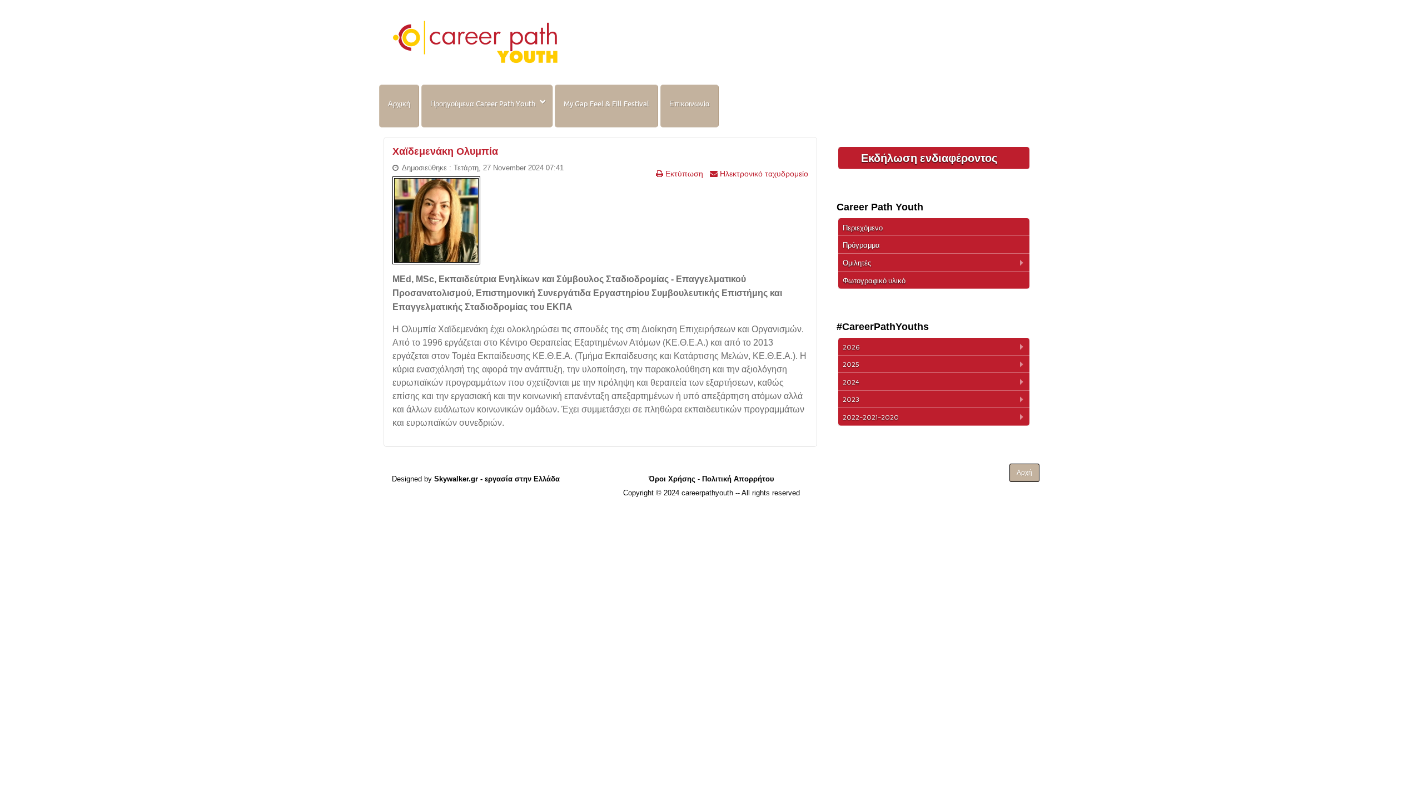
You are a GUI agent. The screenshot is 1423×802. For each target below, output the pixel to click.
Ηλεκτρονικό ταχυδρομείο (763, 173)
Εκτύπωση (683, 173)
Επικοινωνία (689, 103)
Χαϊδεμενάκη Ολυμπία (445, 151)
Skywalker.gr (456, 479)
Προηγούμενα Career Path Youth (482, 103)
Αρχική (399, 103)
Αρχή (1024, 472)
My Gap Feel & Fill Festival (606, 103)
